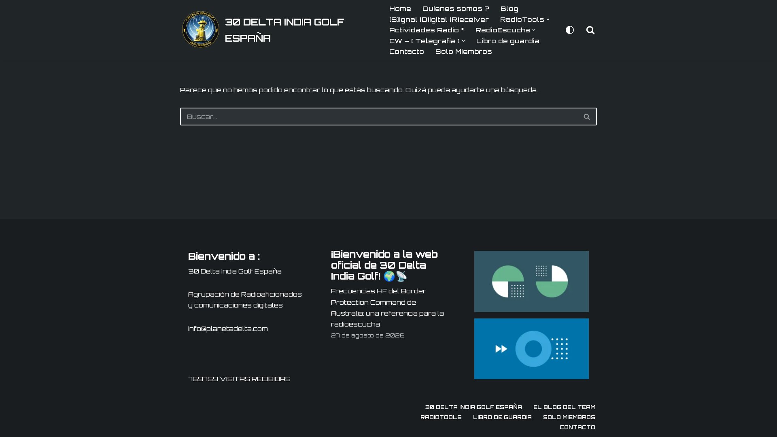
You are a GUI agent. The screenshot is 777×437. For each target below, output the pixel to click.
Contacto (406, 51)
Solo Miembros (463, 51)
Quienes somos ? (455, 8)
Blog (509, 8)
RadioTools (441, 417)
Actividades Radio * (426, 30)
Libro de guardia (507, 41)
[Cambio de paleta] (570, 30)
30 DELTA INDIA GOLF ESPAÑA (473, 407)
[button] (548, 19)
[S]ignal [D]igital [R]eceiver (439, 19)
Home (400, 8)
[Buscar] (590, 29)
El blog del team (564, 407)
